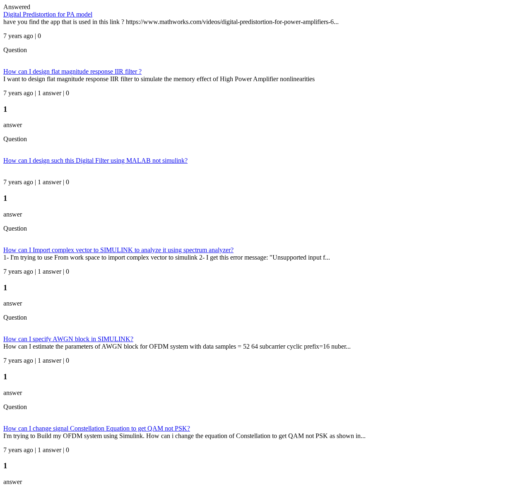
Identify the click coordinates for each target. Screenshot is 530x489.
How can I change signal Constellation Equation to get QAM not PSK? (96, 428)
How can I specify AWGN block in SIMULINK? (68, 338)
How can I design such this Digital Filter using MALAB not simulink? (95, 160)
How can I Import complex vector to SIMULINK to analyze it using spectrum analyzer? (118, 249)
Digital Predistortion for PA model (47, 14)
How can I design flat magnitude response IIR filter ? (72, 71)
